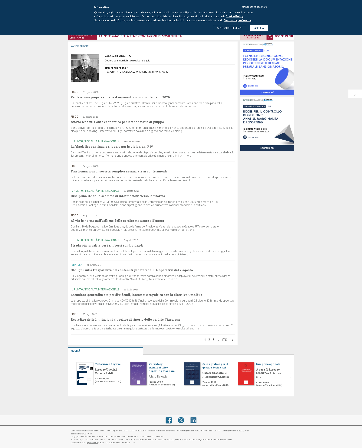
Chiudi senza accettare (254, 7)
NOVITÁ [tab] (75, 351)
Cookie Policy (234, 16)
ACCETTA (259, 28)
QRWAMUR (92, 442)
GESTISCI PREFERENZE (229, 28)
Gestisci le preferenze (237, 20)
